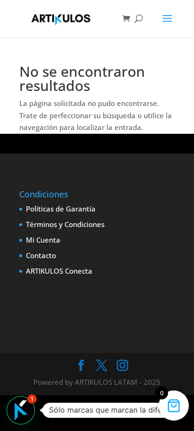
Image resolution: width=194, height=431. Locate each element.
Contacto (41, 255)
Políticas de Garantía (61, 208)
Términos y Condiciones (65, 224)
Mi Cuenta (43, 239)
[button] (21, 410)
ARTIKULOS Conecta (59, 271)
